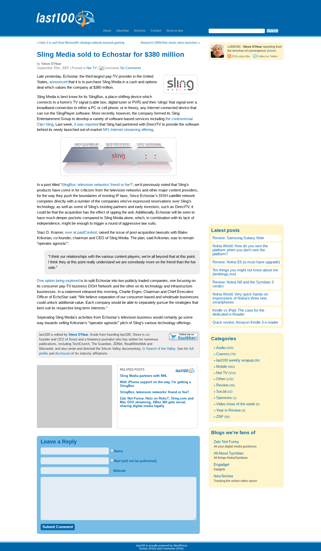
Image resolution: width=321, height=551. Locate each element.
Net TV (92, 68)
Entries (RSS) (147, 548)
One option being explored (58, 281)
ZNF (219, 417)
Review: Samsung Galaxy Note (238, 238)
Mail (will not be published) (133, 461)
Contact (156, 30)
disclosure (62, 353)
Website (119, 471)
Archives (140, 30)
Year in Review (228, 410)
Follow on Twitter (267, 56)
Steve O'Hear (78, 334)
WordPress (180, 545)
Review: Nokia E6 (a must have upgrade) (246, 262)
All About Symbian (229, 453)
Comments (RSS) (173, 548)
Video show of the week (235, 404)
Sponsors (224, 398)
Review (222, 385)
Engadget (221, 465)
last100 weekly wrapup (235, 360)
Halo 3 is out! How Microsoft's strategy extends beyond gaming (81, 42)
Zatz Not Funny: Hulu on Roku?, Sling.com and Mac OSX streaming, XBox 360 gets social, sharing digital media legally (157, 402)
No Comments (130, 68)
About (107, 30)
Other (220, 379)
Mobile (221, 367)
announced (58, 82)
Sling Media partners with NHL (143, 376)
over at (81, 232)
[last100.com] (66, 17)
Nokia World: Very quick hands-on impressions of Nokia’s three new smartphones (240, 298)
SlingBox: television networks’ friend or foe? (96, 185)
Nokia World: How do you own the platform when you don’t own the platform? (240, 250)
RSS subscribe (241, 56)
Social (221, 391)
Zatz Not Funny (226, 442)
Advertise (122, 30)
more (271, 51)
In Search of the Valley (158, 348)
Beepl (73, 339)
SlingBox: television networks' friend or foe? (154, 392)
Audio (220, 348)
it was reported (86, 124)
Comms (222, 354)
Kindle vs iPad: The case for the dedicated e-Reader (238, 312)
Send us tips (174, 30)
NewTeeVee (223, 476)
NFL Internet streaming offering (128, 130)
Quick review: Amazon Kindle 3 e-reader (245, 322)
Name (117, 451)
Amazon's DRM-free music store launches (168, 42)
